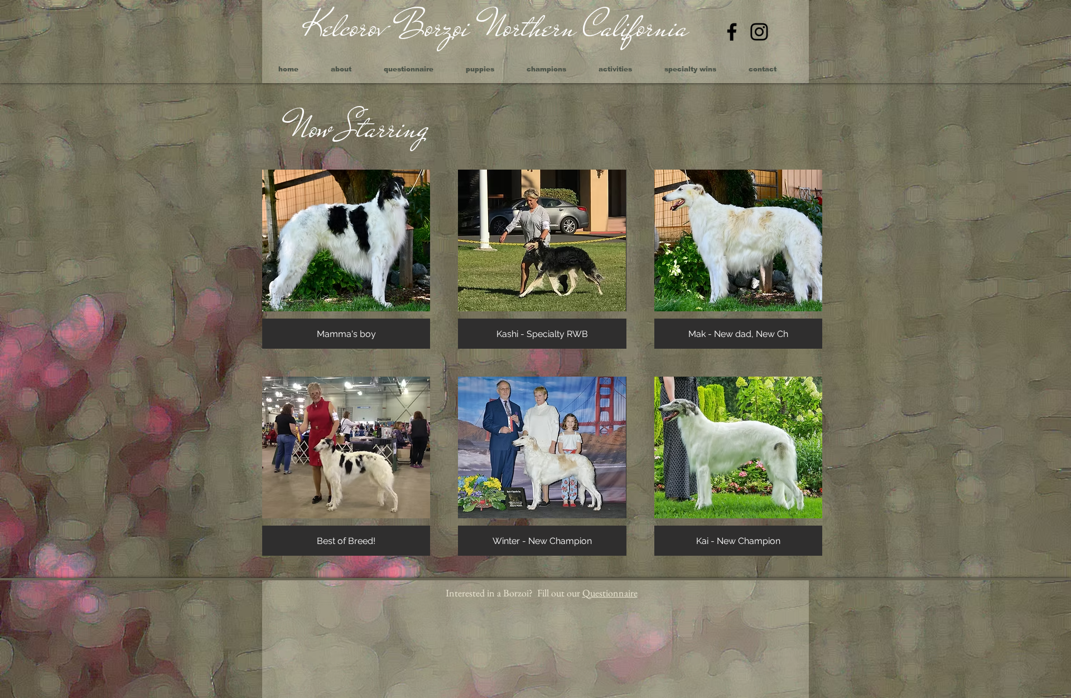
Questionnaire (610, 592)
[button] (346, 259)
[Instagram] (759, 32)
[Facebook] (732, 32)
